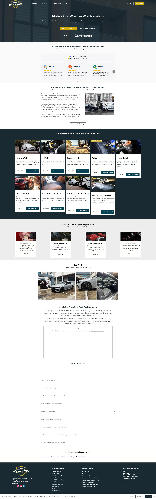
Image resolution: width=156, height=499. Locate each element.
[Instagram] (18, 486)
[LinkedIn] (24, 486)
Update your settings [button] (97, 331)
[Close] (154, 496)
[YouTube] (21, 486)
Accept (148, 496)
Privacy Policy (72, 496)
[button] (35, 3)
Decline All (140, 496)
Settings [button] (131, 496)
